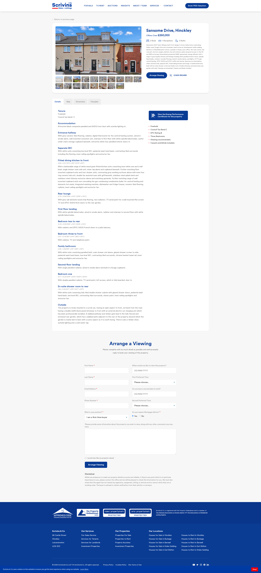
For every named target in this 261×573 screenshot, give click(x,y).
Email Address (90, 389)
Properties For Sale (123, 535)
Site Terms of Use (135, 565)
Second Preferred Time (141, 400)
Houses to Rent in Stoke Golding (195, 550)
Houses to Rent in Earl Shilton (193, 546)
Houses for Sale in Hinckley (160, 535)
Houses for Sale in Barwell (160, 542)
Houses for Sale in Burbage (160, 539)
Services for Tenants (89, 539)
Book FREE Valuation (197, 6)
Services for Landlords (90, 542)
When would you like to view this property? (149, 365)
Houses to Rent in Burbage (192, 539)
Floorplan (94, 102)
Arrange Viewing (96, 465)
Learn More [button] (84, 569)
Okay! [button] (255, 569)
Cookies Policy (120, 565)
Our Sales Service (88, 535)
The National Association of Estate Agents (170, 512)
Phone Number (90, 400)
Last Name (88, 377)
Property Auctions (122, 542)
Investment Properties (90, 546)
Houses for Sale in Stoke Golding (162, 546)
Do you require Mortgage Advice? (145, 412)
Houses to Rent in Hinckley (192, 535)
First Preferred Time (140, 377)
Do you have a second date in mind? (146, 389)
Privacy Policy (108, 565)
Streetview (80, 102)
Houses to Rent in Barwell (192, 542)
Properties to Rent (123, 539)
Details (58, 102)
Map (68, 102)
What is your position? (93, 412)
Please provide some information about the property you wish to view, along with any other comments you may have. (129, 425)
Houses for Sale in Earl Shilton (161, 550)
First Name (88, 365)
